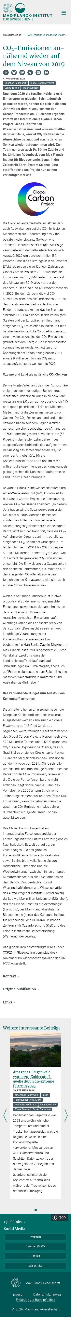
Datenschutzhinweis (47, 1294)
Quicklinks (13, 1222)
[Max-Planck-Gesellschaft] (18, 1283)
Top (62, 1218)
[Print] (46, 73)
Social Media (15, 1229)
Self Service (35, 1265)
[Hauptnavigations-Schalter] (64, 13)
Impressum (17, 1294)
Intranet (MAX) (35, 1246)
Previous (5, 1115)
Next (66, 1115)
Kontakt (35, 1255)
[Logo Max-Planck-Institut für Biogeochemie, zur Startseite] (28, 11)
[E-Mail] (38, 73)
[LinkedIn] (6, 73)
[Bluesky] (14, 73)
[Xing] (30, 73)
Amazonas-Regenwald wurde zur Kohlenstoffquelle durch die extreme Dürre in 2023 (33, 1079)
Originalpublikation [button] (20, 989)
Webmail (35, 1236)
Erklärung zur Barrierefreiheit (35, 1300)
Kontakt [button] (10, 976)
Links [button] (8, 1002)
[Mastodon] (22, 73)
